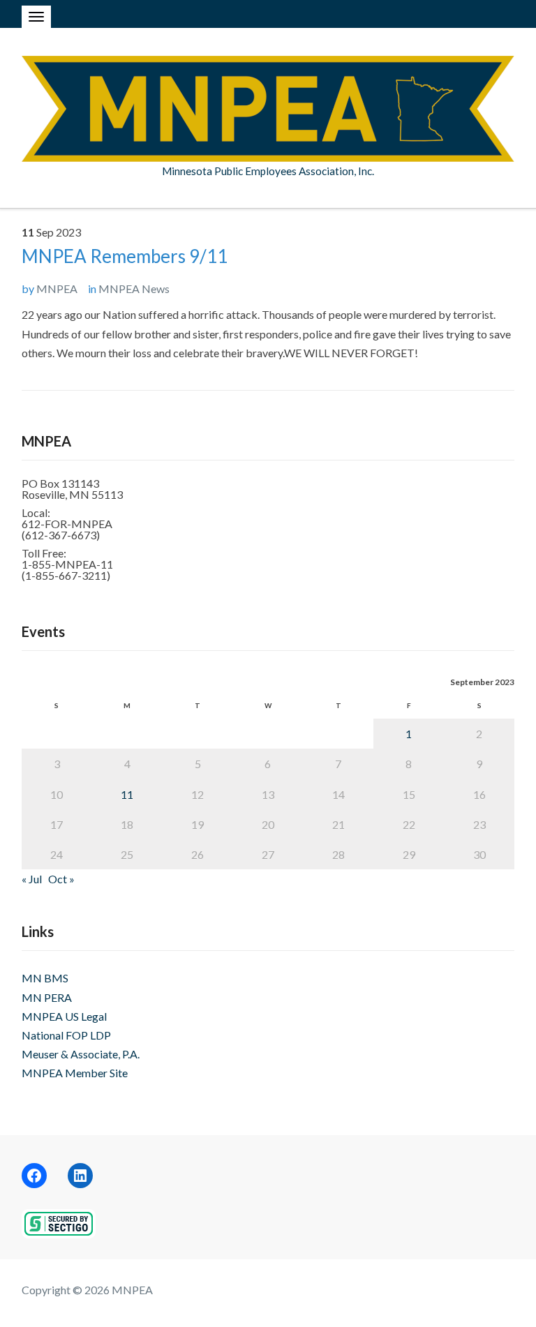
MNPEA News (134, 288)
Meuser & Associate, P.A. (81, 1053)
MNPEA (56, 288)
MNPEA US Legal (64, 1016)
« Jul (32, 878)
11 (127, 794)
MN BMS (45, 977)
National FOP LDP (66, 1035)
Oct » (61, 878)
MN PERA (47, 997)
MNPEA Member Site (75, 1072)
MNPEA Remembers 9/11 (125, 256)
